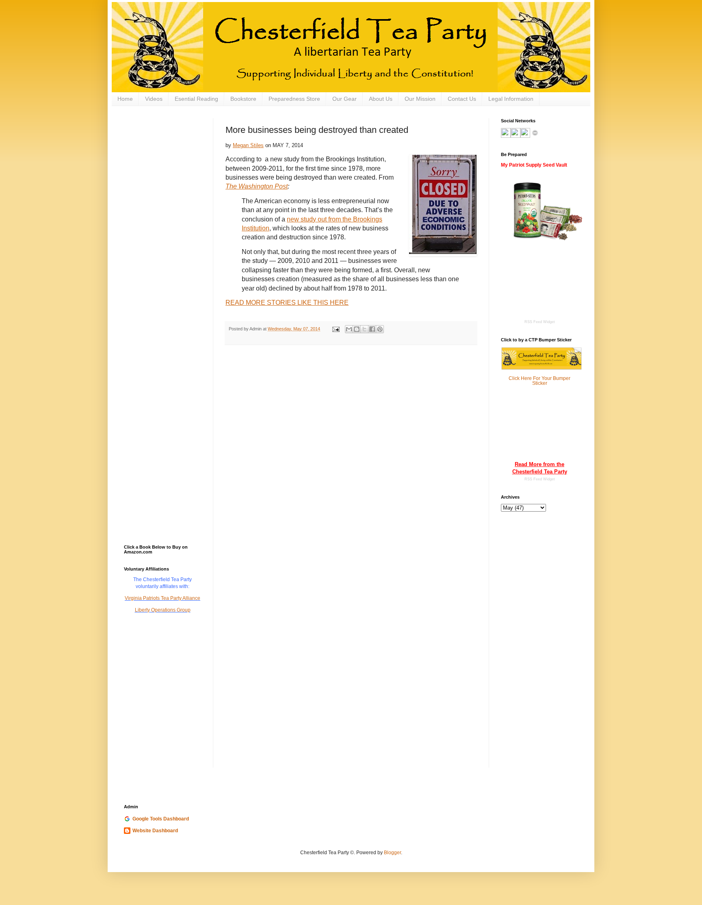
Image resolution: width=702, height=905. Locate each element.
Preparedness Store (294, 98)
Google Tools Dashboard (160, 819)
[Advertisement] (164, 159)
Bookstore (243, 98)
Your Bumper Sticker (551, 380)
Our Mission (420, 98)
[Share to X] (364, 329)
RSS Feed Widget (539, 479)
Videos (153, 98)
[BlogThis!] (357, 329)
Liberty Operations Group (163, 610)
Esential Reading (196, 98)
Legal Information (510, 98)
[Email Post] (335, 328)
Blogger (392, 852)
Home (125, 98)
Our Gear (344, 98)
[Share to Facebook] (372, 329)
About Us (380, 98)
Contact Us (462, 98)
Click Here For (524, 378)
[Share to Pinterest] (380, 329)
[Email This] (349, 329)
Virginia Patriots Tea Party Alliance (162, 598)
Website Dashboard (155, 830)
